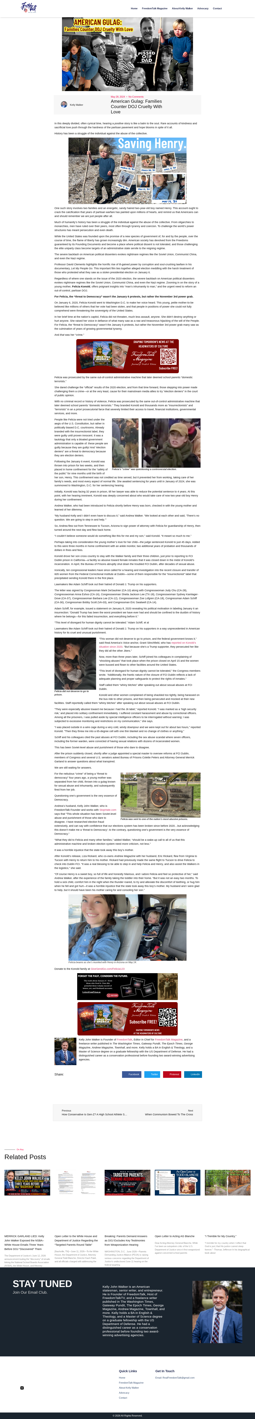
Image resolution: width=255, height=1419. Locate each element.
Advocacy (203, 8)
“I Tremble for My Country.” (220, 1236)
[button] (131, 1074)
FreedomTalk (124, 1039)
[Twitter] (28, 1388)
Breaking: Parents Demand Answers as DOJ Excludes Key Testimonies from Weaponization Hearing (126, 1240)
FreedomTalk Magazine (154, 8)
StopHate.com (107, 809)
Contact (217, 8)
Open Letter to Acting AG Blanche (174, 1236)
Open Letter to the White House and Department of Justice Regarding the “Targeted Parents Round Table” (76, 1240)
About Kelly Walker (182, 8)
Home (134, 8)
